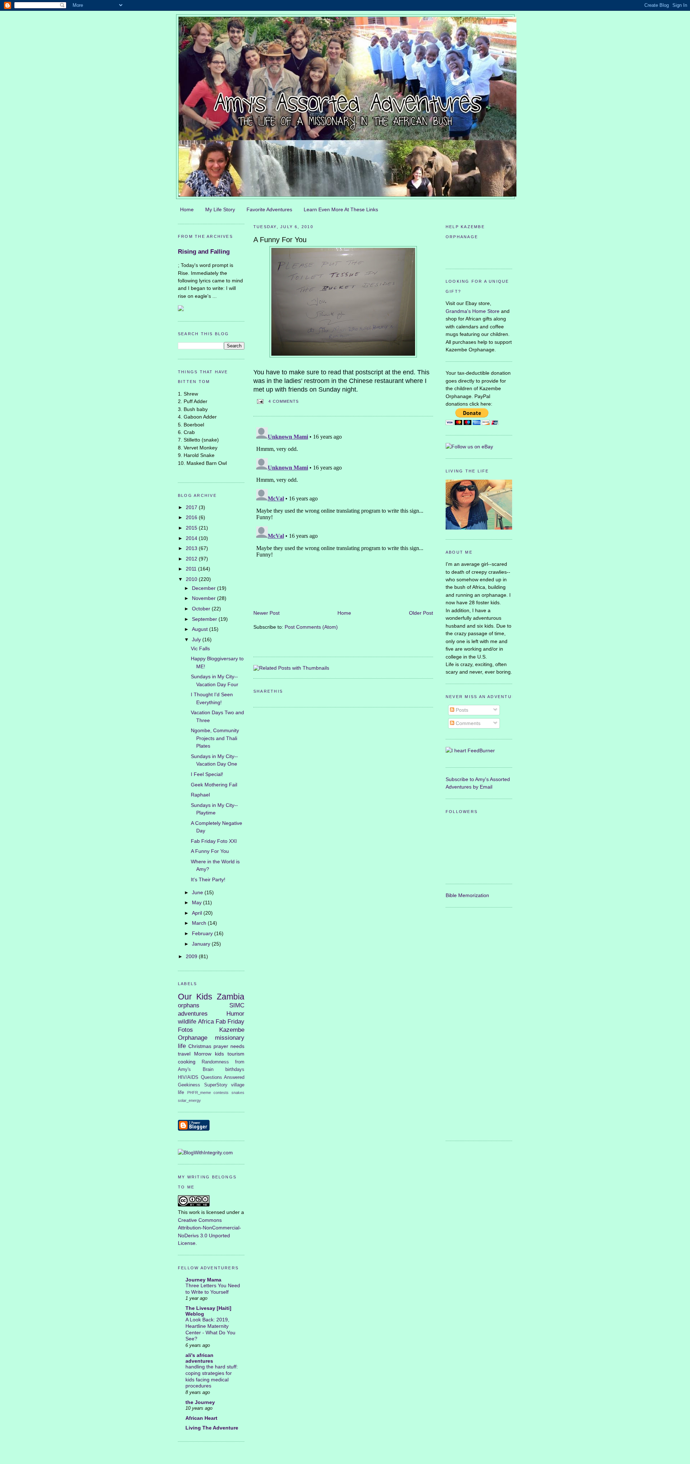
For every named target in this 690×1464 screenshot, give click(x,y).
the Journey (200, 1402)
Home (187, 209)
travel (184, 1054)
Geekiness (189, 1084)
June (198, 892)
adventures (193, 1013)
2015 (192, 528)
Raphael (200, 795)
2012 (192, 559)
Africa (206, 1021)
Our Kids (195, 996)
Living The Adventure (211, 1428)
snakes (237, 1092)
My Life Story (220, 209)
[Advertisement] (474, 1023)
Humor (235, 1013)
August (200, 629)
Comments (467, 723)
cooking (187, 1061)
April (197, 913)
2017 (192, 507)
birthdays (234, 1069)
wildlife (187, 1021)
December (204, 588)
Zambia (230, 996)
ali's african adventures (199, 1358)
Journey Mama (203, 1280)
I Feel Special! (207, 774)
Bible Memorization (467, 895)
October (202, 608)
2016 (192, 517)
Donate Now (479, 253)
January (202, 944)
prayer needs (228, 1046)
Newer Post (266, 613)
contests (221, 1092)
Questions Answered (223, 1077)
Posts (461, 710)
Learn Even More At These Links (341, 209)
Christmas (199, 1046)
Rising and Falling (204, 251)
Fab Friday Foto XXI (214, 841)
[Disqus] (343, 514)
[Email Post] (259, 401)
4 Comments (283, 401)
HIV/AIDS (188, 1077)
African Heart (201, 1418)
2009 (192, 956)
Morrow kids (209, 1054)
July (197, 639)
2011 (192, 569)
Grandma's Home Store (473, 311)
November (204, 598)
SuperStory (215, 1084)
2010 (192, 579)
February (203, 933)
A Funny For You (210, 851)
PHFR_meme (199, 1092)
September (205, 619)
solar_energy (189, 1100)
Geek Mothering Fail (214, 785)
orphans (188, 1005)
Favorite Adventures (269, 209)
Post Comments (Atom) (311, 627)
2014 (192, 538)
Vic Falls (200, 648)
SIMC (236, 1005)
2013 (192, 548)
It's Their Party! (208, 879)
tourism (235, 1054)
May (197, 902)
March (200, 923)
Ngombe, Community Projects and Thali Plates (215, 738)
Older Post (421, 613)
